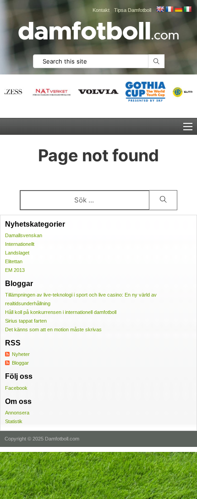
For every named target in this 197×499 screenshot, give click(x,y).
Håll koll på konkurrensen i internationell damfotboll (60, 312)
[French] (169, 9)
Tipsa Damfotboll (132, 10)
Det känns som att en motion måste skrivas (53, 329)
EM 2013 (15, 270)
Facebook (16, 388)
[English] (160, 9)
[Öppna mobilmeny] (187, 126)
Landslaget (17, 252)
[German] (178, 9)
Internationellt (19, 244)
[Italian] (187, 9)
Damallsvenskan (23, 235)
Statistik (13, 421)
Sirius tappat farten (26, 321)
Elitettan (13, 261)
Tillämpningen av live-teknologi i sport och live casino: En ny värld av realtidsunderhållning (81, 299)
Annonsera (17, 412)
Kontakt (101, 10)
